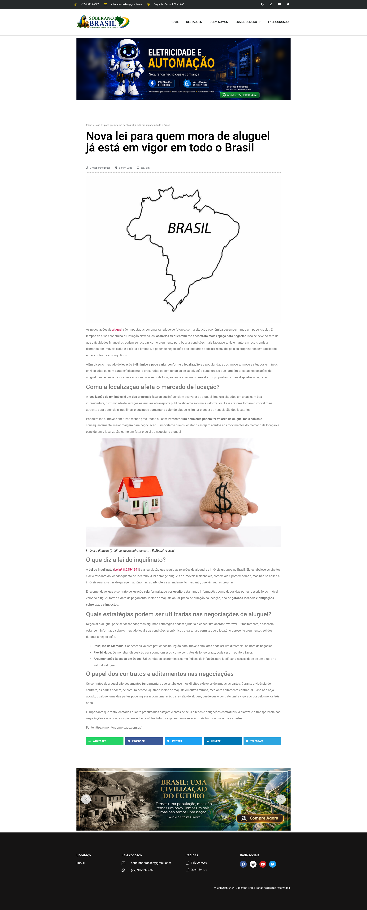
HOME (175, 22)
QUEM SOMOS (218, 22)
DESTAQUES (194, 22)
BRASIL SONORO (246, 22)
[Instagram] (271, 4)
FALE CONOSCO (278, 22)
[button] (104, 741)
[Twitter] (288, 4)
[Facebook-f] (262, 4)
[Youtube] (279, 4)
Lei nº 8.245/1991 (126, 569)
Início (89, 124)
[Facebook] (243, 864)
